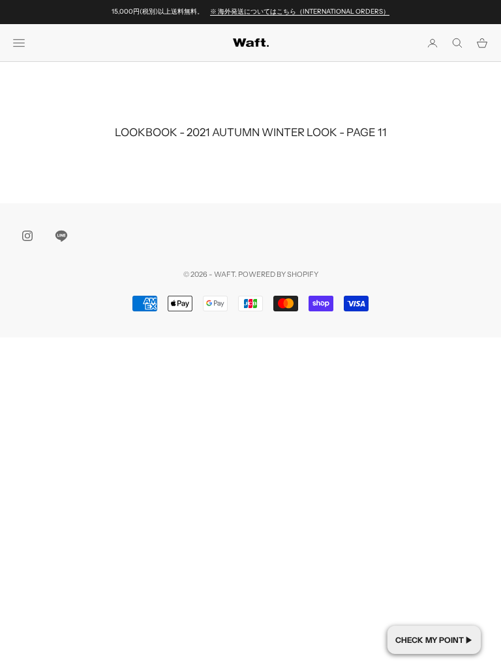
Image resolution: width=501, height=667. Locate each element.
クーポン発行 (434, 639)
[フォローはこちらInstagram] (27, 235)
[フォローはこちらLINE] (61, 235)
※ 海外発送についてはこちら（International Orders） (299, 11)
